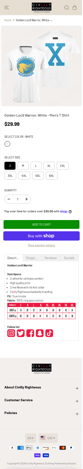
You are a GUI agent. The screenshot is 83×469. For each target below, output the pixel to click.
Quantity (10, 190)
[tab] (13, 257)
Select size (12, 157)
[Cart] (75, 7)
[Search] (67, 7)
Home (8, 20)
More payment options (41, 245)
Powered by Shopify (65, 463)
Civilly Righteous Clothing (40, 463)
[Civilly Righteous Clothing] (42, 7)
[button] (7, 7)
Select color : (18, 136)
